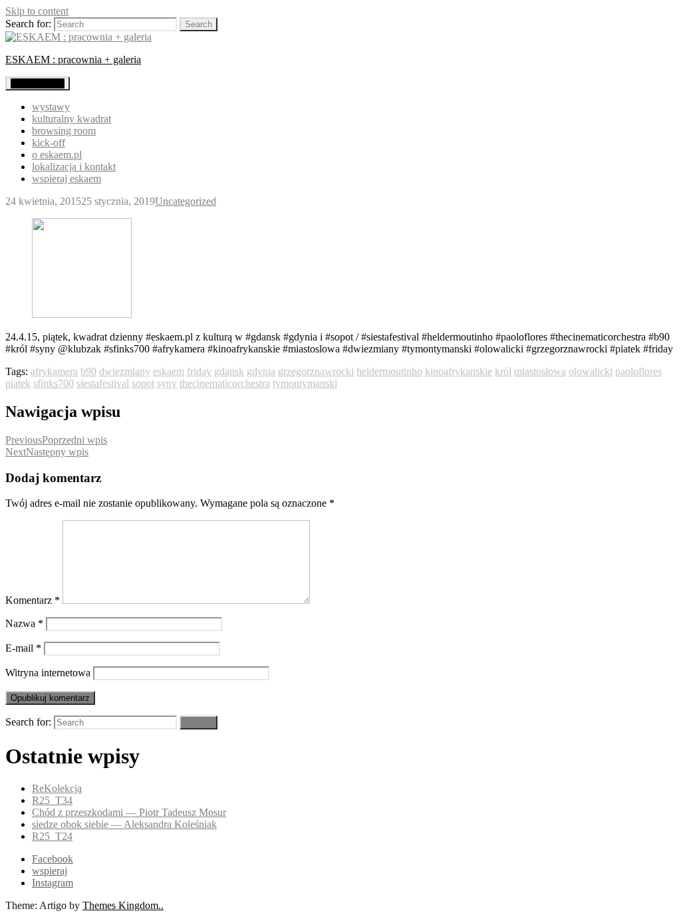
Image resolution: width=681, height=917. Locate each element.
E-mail (23, 648)
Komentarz (32, 600)
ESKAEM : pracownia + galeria (73, 59)
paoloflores (638, 371)
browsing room (64, 130)
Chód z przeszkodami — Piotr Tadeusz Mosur (129, 812)
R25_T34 (52, 800)
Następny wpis (46, 452)
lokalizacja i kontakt (74, 166)
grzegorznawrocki (316, 371)
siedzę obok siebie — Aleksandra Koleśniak (124, 824)
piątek (18, 383)
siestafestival (102, 383)
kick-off (48, 142)
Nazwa (24, 623)
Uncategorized (185, 201)
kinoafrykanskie (458, 371)
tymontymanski (305, 383)
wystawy (51, 106)
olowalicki (591, 371)
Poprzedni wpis (56, 440)
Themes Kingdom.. (123, 905)
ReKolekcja (57, 788)
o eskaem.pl (57, 154)
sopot (143, 383)
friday (199, 371)
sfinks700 (53, 383)
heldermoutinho (389, 371)
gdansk (229, 371)
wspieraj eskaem (66, 178)
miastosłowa (540, 371)
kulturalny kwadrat (71, 118)
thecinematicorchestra (225, 383)
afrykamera (54, 371)
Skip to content (36, 11)
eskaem (168, 371)
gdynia (261, 371)
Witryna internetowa (47, 672)
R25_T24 (52, 836)
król (503, 371)
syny (167, 383)
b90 (88, 371)
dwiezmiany (124, 371)
